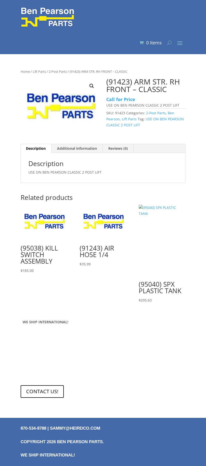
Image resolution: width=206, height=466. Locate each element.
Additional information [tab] (77, 148)
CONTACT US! (42, 391)
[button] (91, 86)
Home (25, 71)
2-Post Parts (58, 71)
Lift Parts (39, 71)
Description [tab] (36, 148)
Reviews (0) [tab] (118, 148)
